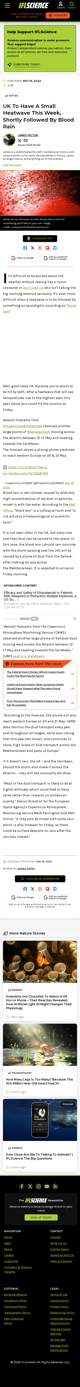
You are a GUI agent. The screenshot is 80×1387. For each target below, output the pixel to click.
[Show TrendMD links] (74, 618)
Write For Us (58, 1243)
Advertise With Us (62, 1255)
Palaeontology (22, 1072)
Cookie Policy (59, 1300)
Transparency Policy (17, 1312)
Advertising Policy (62, 1312)
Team (7, 1243)
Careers (9, 1255)
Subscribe (11, 1261)
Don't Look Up (33, 288)
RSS (67, 1362)
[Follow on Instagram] (38, 1186)
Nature (13, 95)
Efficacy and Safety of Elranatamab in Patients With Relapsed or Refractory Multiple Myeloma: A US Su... (40, 596)
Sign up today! (41, 1217)
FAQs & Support (61, 1261)
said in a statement (28, 656)
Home (8, 1237)
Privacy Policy (59, 1306)
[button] (72, 4)
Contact (55, 1237)
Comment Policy (15, 1306)
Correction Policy (15, 1300)
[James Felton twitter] (20, 140)
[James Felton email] (26, 140)
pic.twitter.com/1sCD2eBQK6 (25, 473)
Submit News (59, 1249)
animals (17, 990)
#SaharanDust (38, 432)
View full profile (12, 164)
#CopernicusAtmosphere (22, 426)
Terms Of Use (59, 1294)
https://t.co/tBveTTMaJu (27, 467)
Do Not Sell (57, 1339)
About (8, 1249)
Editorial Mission (15, 1294)
